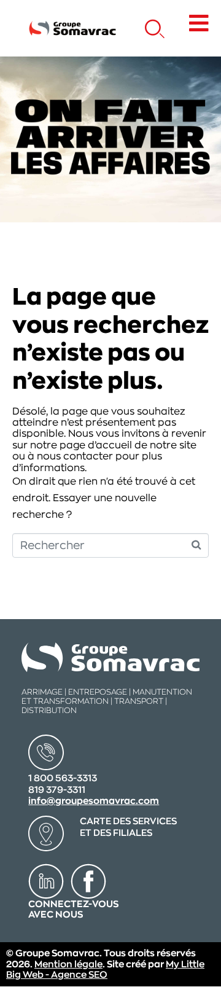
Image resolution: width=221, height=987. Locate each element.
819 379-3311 (56, 790)
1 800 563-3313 (62, 778)
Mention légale (68, 964)
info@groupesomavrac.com (93, 801)
